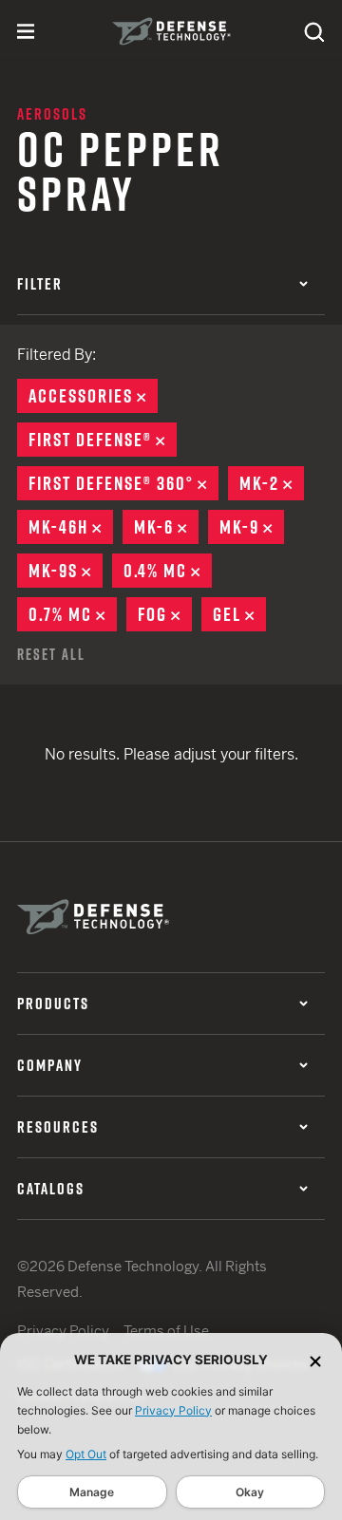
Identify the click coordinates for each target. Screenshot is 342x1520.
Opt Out (86, 1454)
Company (50, 1065)
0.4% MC (168, 570)
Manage (91, 1492)
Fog (165, 614)
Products (53, 1003)
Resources (58, 1127)
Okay (250, 1492)
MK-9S (65, 570)
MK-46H (70, 527)
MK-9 (251, 527)
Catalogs (51, 1188)
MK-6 (166, 527)
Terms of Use (166, 1331)
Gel (239, 614)
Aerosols (52, 114)
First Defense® (102, 439)
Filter (40, 283)
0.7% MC (72, 614)
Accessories (93, 396)
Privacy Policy (173, 1410)
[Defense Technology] (171, 31)
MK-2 (271, 483)
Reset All (51, 654)
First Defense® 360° (123, 483)
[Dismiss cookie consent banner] (315, 1360)
